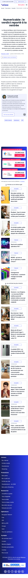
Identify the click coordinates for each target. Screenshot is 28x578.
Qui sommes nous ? (7, 538)
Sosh (3, 529)
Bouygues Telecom (7, 514)
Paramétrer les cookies (14, 559)
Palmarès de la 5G (7, 508)
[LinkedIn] (24, 114)
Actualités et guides (7, 493)
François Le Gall (5, 53)
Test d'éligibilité (6, 496)
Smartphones (5, 466)
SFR (22, 120)
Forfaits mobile (6, 463)
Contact (4, 541)
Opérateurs (16, 120)
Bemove (23, 557)
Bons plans (5, 475)
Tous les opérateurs (7, 532)
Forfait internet (8, 120)
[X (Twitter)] (9, 571)
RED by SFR (5, 523)
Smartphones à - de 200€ (9, 484)
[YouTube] (15, 571)
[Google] (5, 571)
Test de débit (5, 499)
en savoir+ (22, 181)
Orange (4, 526)
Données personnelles (8, 547)
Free (3, 517)
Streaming (4, 469)
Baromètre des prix (7, 505)
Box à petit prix (6, 478)
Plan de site (5, 552)
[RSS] (22, 571)
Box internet (5, 460)
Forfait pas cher (6, 481)
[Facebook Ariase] (12, 571)
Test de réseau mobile (8, 502)
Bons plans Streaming (7, 487)
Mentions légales (6, 544)
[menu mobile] (26, 5)
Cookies (4, 550)
